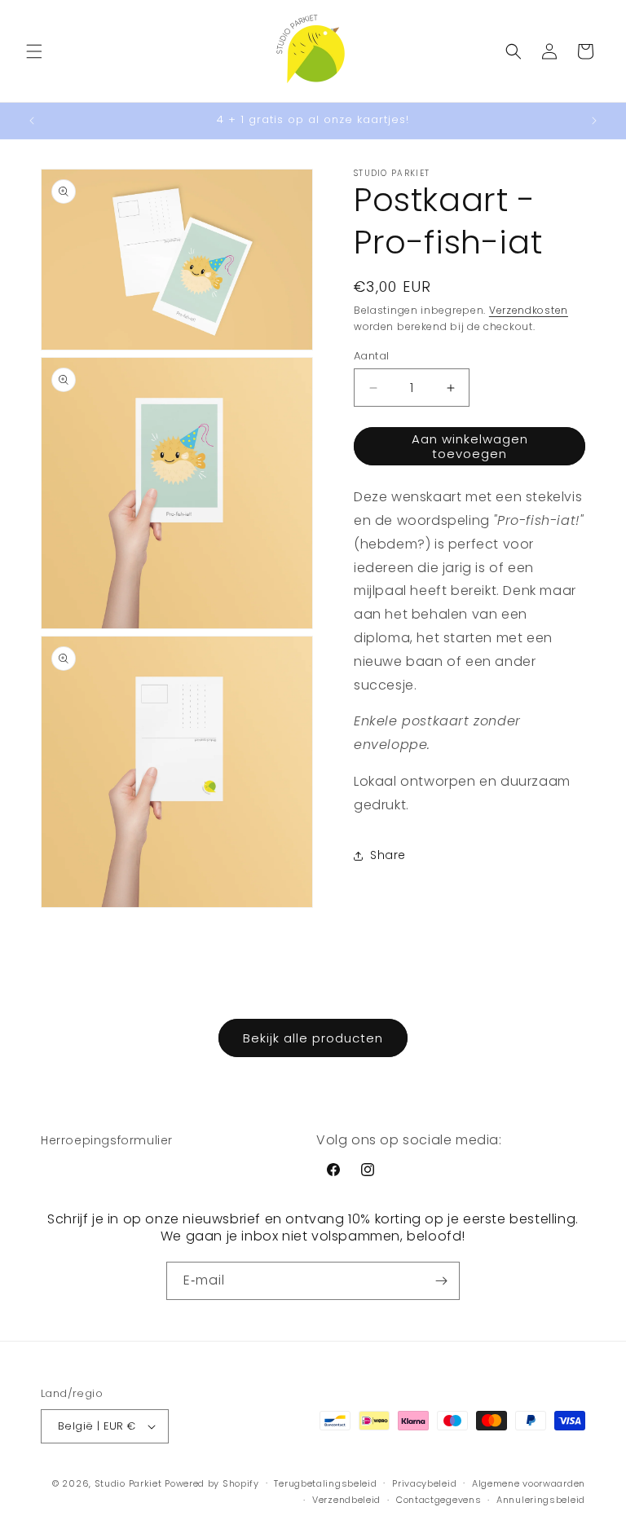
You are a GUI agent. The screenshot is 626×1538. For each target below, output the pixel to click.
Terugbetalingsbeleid (325, 1483)
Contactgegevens (439, 1499)
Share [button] (388, 855)
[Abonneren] (441, 1281)
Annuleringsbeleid (540, 1499)
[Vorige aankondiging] (32, 121)
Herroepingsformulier (107, 1140)
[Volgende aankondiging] (594, 121)
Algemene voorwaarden (528, 1483)
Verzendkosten (528, 310)
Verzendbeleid (346, 1499)
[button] (34, 51)
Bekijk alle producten (313, 1038)
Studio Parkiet (128, 1483)
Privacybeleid (424, 1483)
